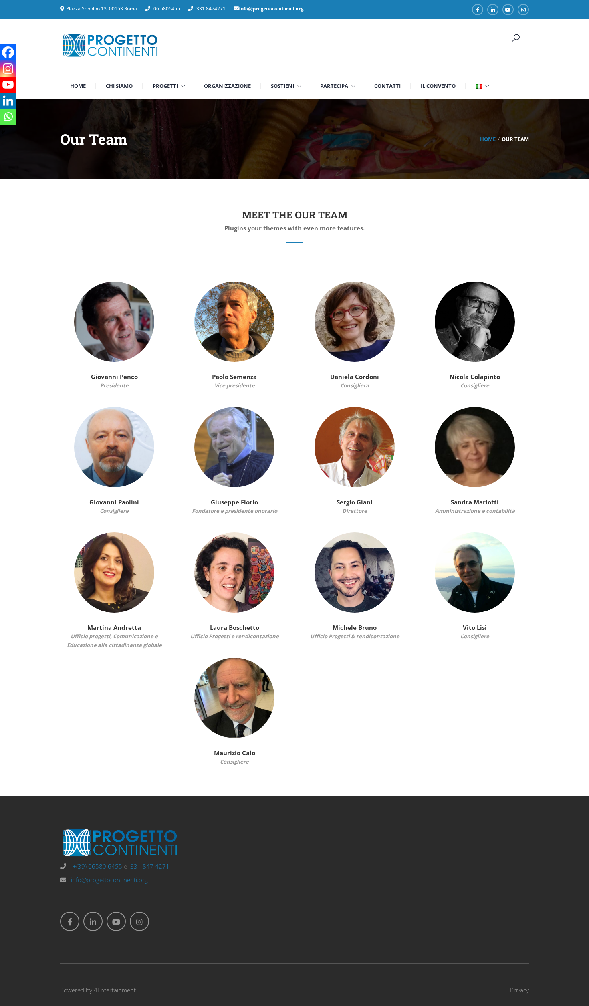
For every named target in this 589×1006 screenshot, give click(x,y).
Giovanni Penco (114, 377)
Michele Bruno (355, 627)
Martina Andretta (114, 627)
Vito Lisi (475, 627)
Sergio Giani (355, 502)
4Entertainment (115, 990)
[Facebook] (8, 52)
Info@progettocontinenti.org (271, 8)
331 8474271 (211, 8)
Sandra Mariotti (475, 502)
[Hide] (3, 132)
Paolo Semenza (234, 377)
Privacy (519, 990)
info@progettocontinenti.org (109, 880)
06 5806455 (166, 8)
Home (488, 139)
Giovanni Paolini (114, 502)
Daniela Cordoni (354, 377)
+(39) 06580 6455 (96, 866)
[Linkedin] (8, 101)
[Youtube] (8, 85)
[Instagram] (8, 68)
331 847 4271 (149, 866)
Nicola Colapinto (475, 377)
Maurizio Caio (234, 753)
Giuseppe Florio (234, 502)
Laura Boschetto (234, 627)
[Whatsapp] (8, 117)
